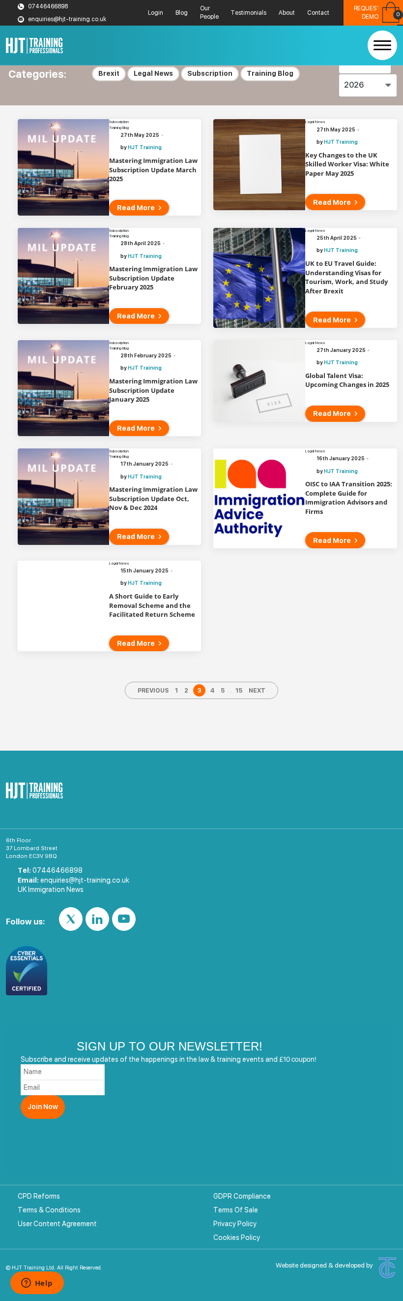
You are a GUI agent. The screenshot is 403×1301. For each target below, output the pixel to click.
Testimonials (248, 12)
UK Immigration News (51, 889)
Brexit (108, 73)
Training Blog (270, 73)
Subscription (209, 73)
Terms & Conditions (49, 1210)
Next (257, 690)
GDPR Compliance (242, 1196)
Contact (318, 12)
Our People (209, 12)
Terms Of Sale (235, 1210)
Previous (153, 690)
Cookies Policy (236, 1237)
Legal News (153, 73)
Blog (181, 12)
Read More (136, 208)
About (287, 12)
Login (155, 12)
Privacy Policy (235, 1224)
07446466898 (48, 6)
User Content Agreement (57, 1224)
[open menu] (382, 45)
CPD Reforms (39, 1196)
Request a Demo (370, 12)
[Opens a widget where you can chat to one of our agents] (37, 1283)
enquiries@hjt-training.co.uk (67, 19)
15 (238, 690)
